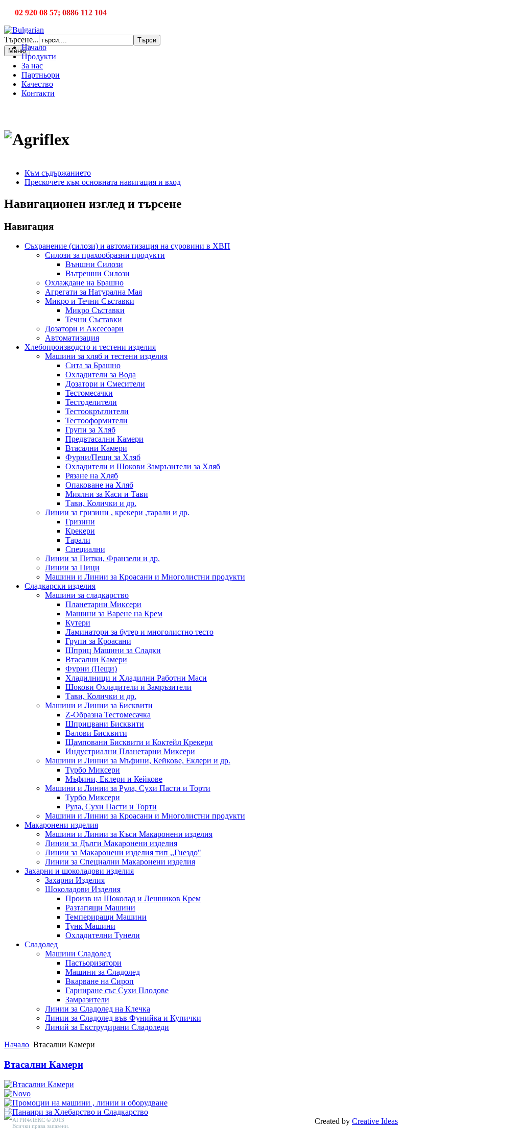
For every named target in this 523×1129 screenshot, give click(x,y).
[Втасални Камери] (39, 1084)
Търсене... (21, 39)
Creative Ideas (375, 1121)
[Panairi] (76, 1112)
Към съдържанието (58, 173)
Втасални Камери (43, 1064)
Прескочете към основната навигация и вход (103, 182)
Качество (37, 84)
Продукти (38, 56)
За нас (32, 65)
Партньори (40, 74)
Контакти (38, 93)
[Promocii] (86, 1102)
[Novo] (17, 1093)
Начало (33, 47)
